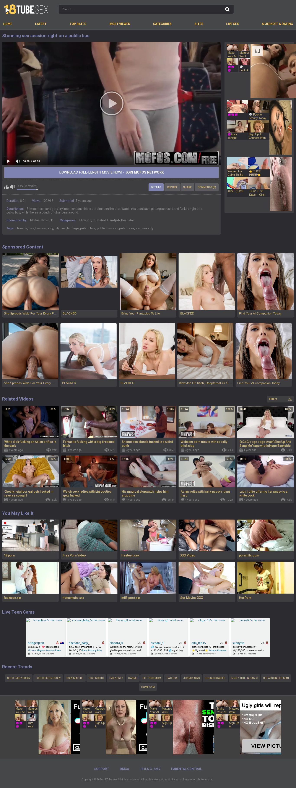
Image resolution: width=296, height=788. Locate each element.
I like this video (6, 187)
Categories (162, 24)
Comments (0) (207, 187)
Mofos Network (41, 220)
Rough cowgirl (215, 678)
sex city (147, 228)
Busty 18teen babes (244, 678)
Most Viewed (119, 24)
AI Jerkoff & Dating (277, 24)
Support (101, 769)
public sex (126, 228)
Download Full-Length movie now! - (111, 172)
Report (172, 187)
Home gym (148, 687)
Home (7, 24)
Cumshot (99, 220)
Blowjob (85, 220)
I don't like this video (12, 187)
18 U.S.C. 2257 (150, 769)
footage (73, 228)
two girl (172, 678)
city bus (60, 228)
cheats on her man (276, 678)
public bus (87, 228)
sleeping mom (152, 678)
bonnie (22, 228)
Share (187, 187)
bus (31, 228)
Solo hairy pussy (18, 678)
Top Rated (78, 24)
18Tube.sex (110, 779)
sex (138, 228)
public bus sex (107, 228)
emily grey (116, 678)
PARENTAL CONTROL (186, 769)
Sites (199, 24)
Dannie (132, 678)
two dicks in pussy (48, 678)
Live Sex (232, 24)
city (50, 228)
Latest (41, 24)
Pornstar (127, 220)
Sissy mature (74, 678)
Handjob (113, 220)
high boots (96, 678)
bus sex (41, 228)
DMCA (124, 769)
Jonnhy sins (191, 678)
